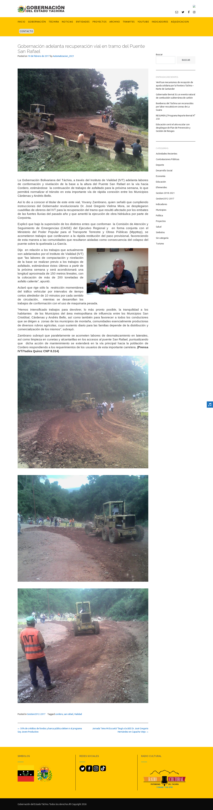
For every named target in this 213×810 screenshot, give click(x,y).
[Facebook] (188, 12)
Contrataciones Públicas (167, 159)
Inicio (21, 21)
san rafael (68, 714)
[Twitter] (183, 12)
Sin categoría (162, 238)
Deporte (160, 165)
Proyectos (99, 21)
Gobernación (37, 21)
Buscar (159, 54)
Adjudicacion (180, 21)
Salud (158, 226)
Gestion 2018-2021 (165, 193)
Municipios (161, 210)
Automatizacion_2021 (63, 56)
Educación (161, 182)
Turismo (160, 243)
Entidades (83, 21)
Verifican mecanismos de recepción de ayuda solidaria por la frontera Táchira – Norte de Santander (175, 85)
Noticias (67, 21)
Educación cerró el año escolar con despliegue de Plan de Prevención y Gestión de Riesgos (173, 127)
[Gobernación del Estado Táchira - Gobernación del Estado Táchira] (41, 9)
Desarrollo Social (164, 170)
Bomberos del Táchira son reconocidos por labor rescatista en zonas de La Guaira (175, 106)
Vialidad (78, 714)
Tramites (129, 21)
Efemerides (161, 187)
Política (159, 215)
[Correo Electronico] (176, 12)
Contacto (26, 31)
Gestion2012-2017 (36, 714)
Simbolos (160, 232)
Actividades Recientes (166, 153)
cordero (59, 714)
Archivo (114, 21)
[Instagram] (194, 12)
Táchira (54, 21)
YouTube (143, 21)
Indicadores (160, 21)
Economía (160, 176)
